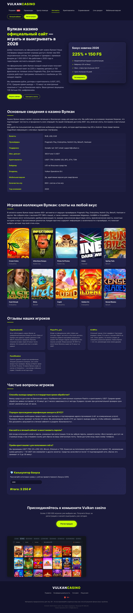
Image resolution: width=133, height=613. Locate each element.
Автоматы (55, 10)
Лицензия (84, 593)
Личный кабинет (15, 17)
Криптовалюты (69, 10)
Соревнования (83, 10)
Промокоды (28, 10)
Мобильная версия (113, 10)
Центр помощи (42, 10)
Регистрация (31, 16)
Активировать (79, 77)
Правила (48, 593)
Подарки (14, 10)
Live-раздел (97, 10)
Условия (75, 593)
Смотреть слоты (32, 96)
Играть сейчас (14, 96)
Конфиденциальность (62, 593)
